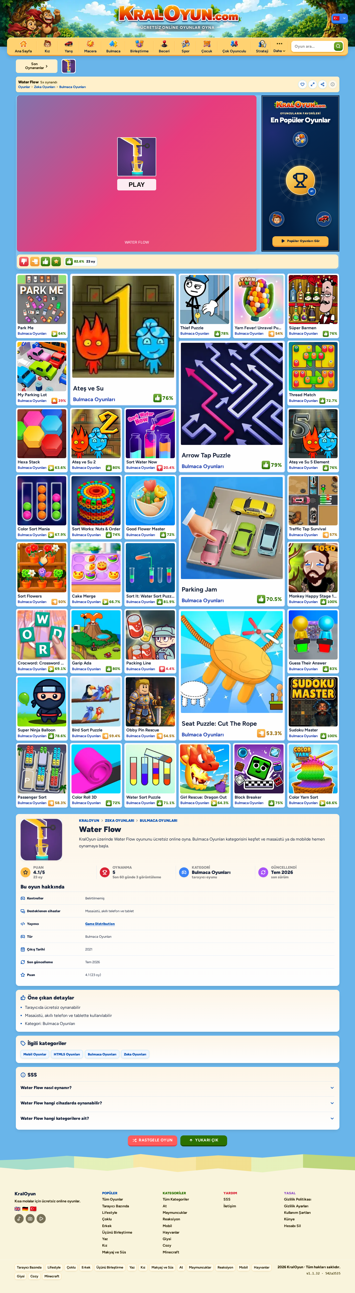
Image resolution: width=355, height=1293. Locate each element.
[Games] (17, 1209)
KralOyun (89, 821)
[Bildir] (332, 84)
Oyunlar (24, 87)
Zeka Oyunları (44, 87)
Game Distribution (100, 924)
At (165, 1206)
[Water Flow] (68, 66)
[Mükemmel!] (56, 261)
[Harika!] (45, 261)
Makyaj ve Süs (114, 1252)
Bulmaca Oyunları (72, 87)
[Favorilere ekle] (302, 84)
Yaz (105, 1239)
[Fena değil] (35, 261)
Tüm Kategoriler (176, 1199)
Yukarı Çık (206, 1140)
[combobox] (312, 46)
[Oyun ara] (338, 46)
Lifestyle (109, 1213)
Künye (289, 1219)
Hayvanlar (171, 1232)
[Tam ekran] (312, 84)
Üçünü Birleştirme (117, 1232)
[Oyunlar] (339, 19)
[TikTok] (19, 1218)
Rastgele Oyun (156, 1140)
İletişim (229, 1206)
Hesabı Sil (292, 1226)
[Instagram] (30, 1218)
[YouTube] (41, 1218)
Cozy (167, 1246)
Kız (104, 1246)
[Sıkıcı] (24, 261)
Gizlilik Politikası (297, 1199)
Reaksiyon (171, 1219)
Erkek (107, 1226)
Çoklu (107, 1219)
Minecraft (171, 1252)
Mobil (167, 1226)
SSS (227, 1199)
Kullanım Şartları (297, 1213)
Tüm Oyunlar (112, 1199)
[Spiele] (25, 1209)
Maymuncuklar (175, 1213)
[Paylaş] (322, 84)
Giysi (167, 1239)
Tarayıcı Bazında (115, 1206)
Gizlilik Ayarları (296, 1206)
